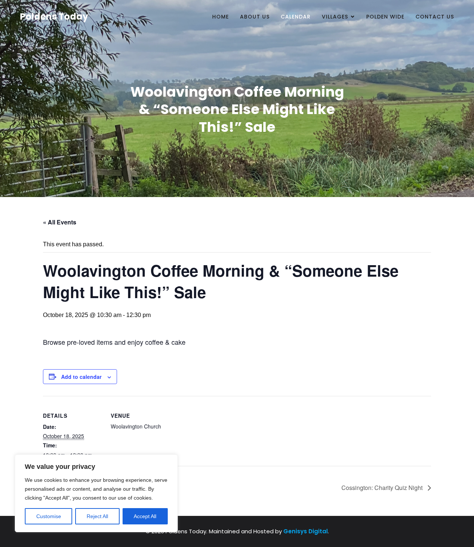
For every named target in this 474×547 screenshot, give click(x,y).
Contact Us (434, 16)
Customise (48, 516)
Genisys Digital (305, 531)
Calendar (296, 16)
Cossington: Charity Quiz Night (382, 487)
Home (220, 16)
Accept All (145, 516)
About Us (255, 16)
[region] (96, 493)
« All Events (59, 222)
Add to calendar (81, 376)
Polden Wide (385, 16)
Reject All (97, 516)
